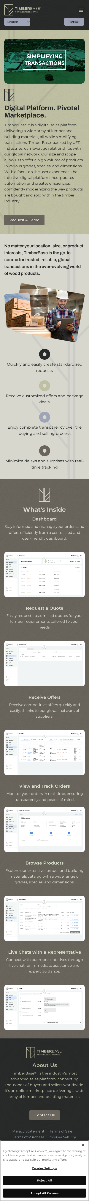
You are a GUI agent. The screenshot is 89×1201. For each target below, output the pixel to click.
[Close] (83, 1145)
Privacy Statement (28, 1131)
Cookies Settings (63, 1137)
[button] (81, 10)
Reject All (44, 1180)
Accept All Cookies (44, 1193)
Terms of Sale (61, 1131)
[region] (44, 1170)
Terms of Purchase (28, 1137)
